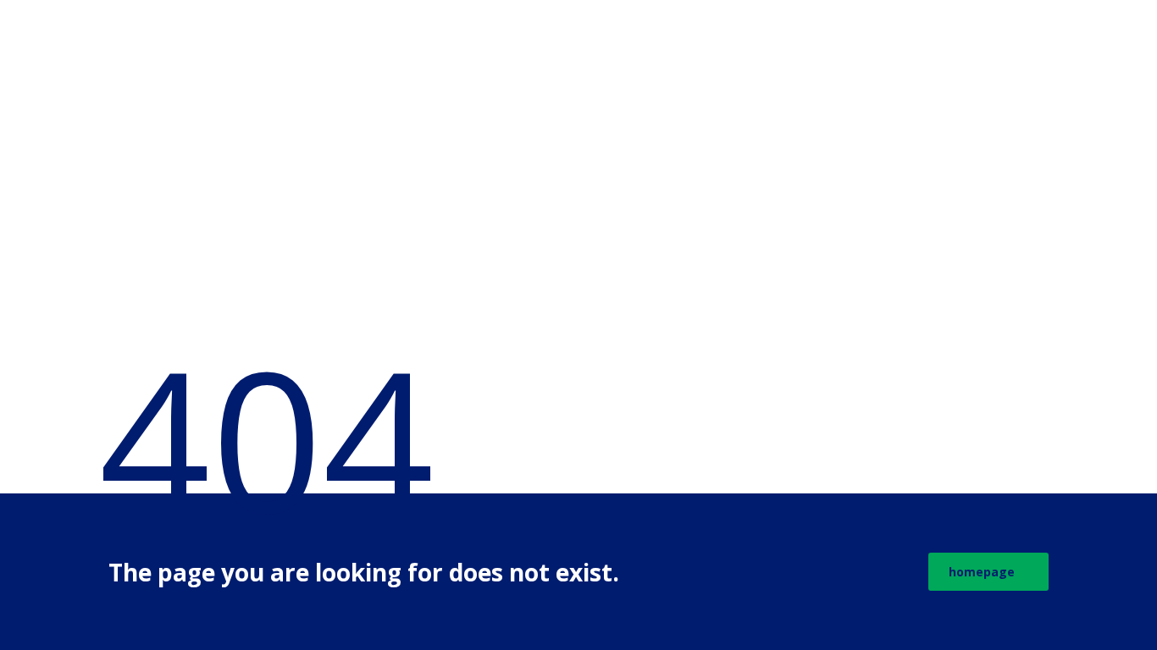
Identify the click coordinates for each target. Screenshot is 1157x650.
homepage (982, 572)
